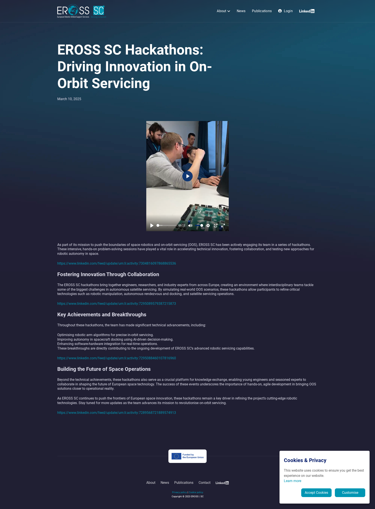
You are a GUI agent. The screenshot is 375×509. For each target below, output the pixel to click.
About (150, 483)
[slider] (166, 225)
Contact (205, 483)
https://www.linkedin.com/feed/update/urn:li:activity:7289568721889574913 (116, 413)
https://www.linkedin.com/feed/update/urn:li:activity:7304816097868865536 (116, 263)
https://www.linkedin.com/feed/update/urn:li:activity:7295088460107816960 (116, 358)
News (241, 11)
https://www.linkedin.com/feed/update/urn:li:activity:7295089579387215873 (116, 304)
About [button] (222, 11)
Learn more (292, 481)
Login (288, 11)
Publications (262, 11)
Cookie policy (196, 492)
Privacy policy (179, 492)
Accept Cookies (316, 493)
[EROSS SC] (81, 11)
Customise (350, 493)
